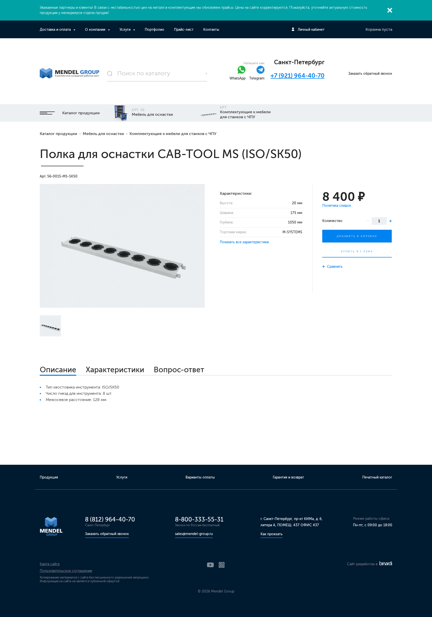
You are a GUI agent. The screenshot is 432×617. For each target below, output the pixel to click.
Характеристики (115, 369)
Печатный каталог (377, 477)
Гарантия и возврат (288, 477)
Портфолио (154, 30)
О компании (95, 30)
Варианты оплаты (200, 477)
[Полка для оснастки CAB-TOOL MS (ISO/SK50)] (122, 246)
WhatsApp (238, 78)
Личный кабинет (311, 30)
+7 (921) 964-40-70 (297, 75)
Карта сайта (50, 564)
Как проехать (271, 534)
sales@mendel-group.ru (194, 534)
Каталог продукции (81, 112)
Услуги (125, 30)
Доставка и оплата (55, 30)
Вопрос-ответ (179, 369)
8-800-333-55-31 (199, 519)
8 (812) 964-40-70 (110, 519)
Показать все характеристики (244, 242)
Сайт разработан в (362, 564)
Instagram (221, 565)
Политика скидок (336, 206)
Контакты (211, 30)
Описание (58, 369)
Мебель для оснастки (103, 133)
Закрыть (389, 10)
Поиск (206, 73)
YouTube (210, 565)
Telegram (256, 78)
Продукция (49, 477)
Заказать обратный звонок (370, 74)
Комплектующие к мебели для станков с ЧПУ (173, 133)
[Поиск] (157, 74)
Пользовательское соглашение (66, 571)
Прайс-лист (184, 30)
